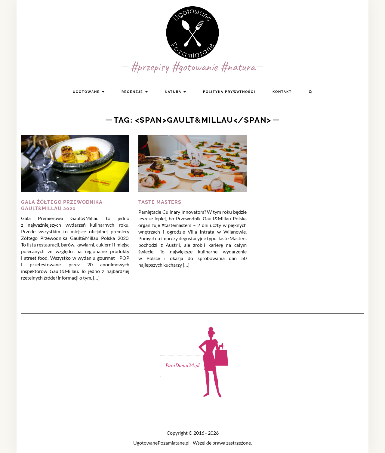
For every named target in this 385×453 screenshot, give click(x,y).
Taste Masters (159, 202)
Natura (174, 92)
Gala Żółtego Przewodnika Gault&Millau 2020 (62, 205)
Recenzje (133, 92)
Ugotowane (87, 92)
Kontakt (282, 92)
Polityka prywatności (229, 92)
